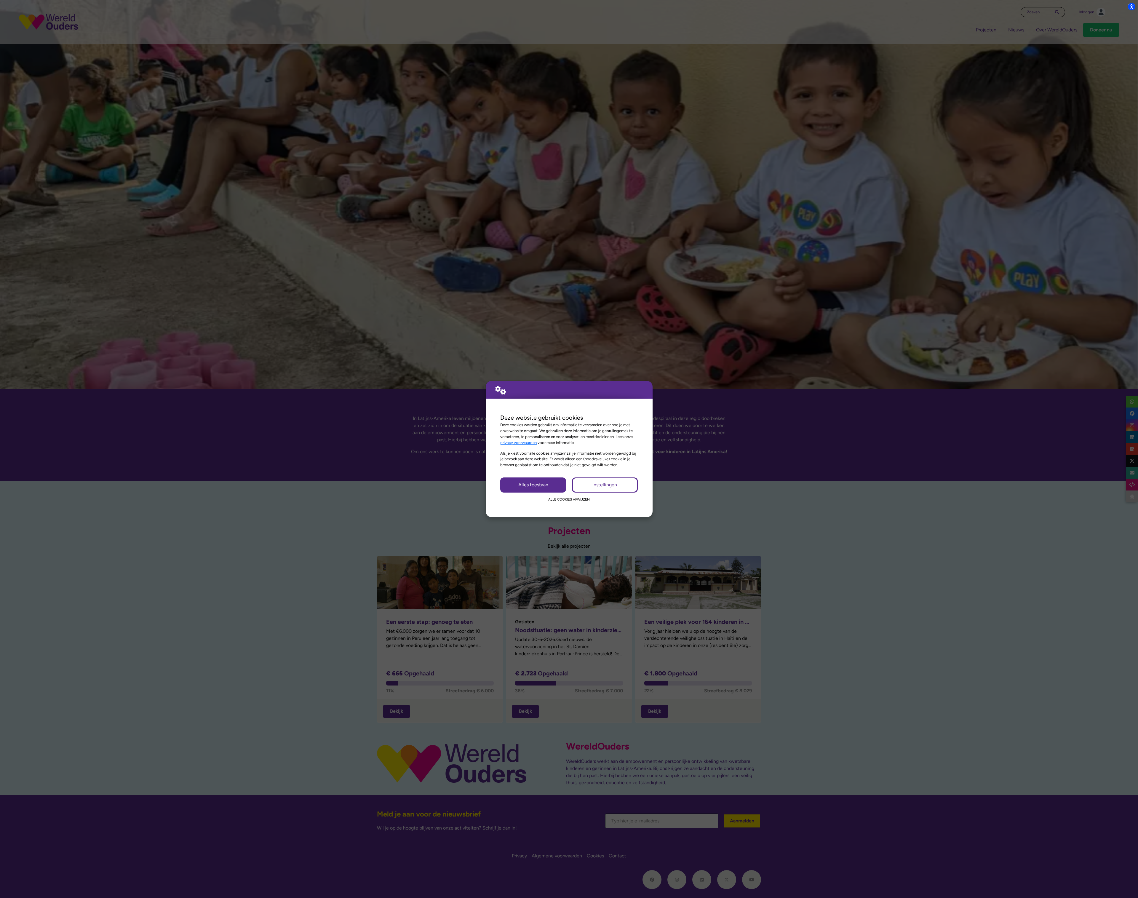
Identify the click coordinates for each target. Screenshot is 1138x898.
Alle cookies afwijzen (569, 499)
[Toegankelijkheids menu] (1131, 6)
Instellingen (604, 485)
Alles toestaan (533, 485)
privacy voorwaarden (518, 442)
